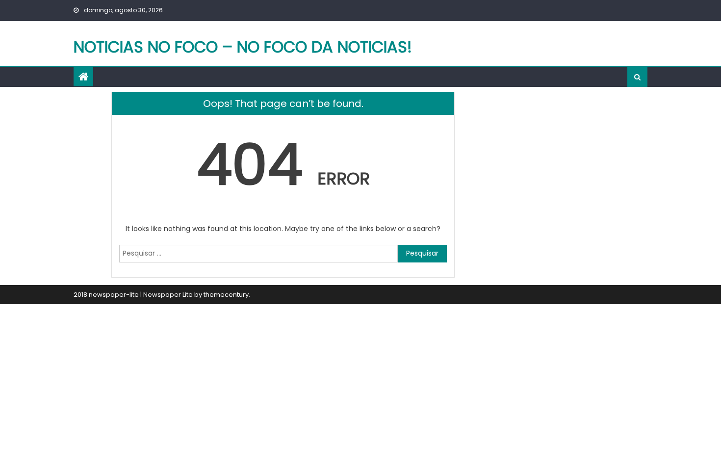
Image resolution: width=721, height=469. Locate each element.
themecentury (226, 294)
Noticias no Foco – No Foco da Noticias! (243, 47)
